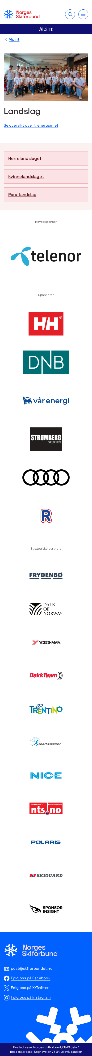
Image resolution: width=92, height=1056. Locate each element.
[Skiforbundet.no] (22, 14)
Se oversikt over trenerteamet (31, 125)
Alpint (46, 29)
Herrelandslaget (25, 158)
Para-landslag (22, 194)
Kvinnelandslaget (26, 176)
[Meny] (83, 14)
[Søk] (70, 14)
